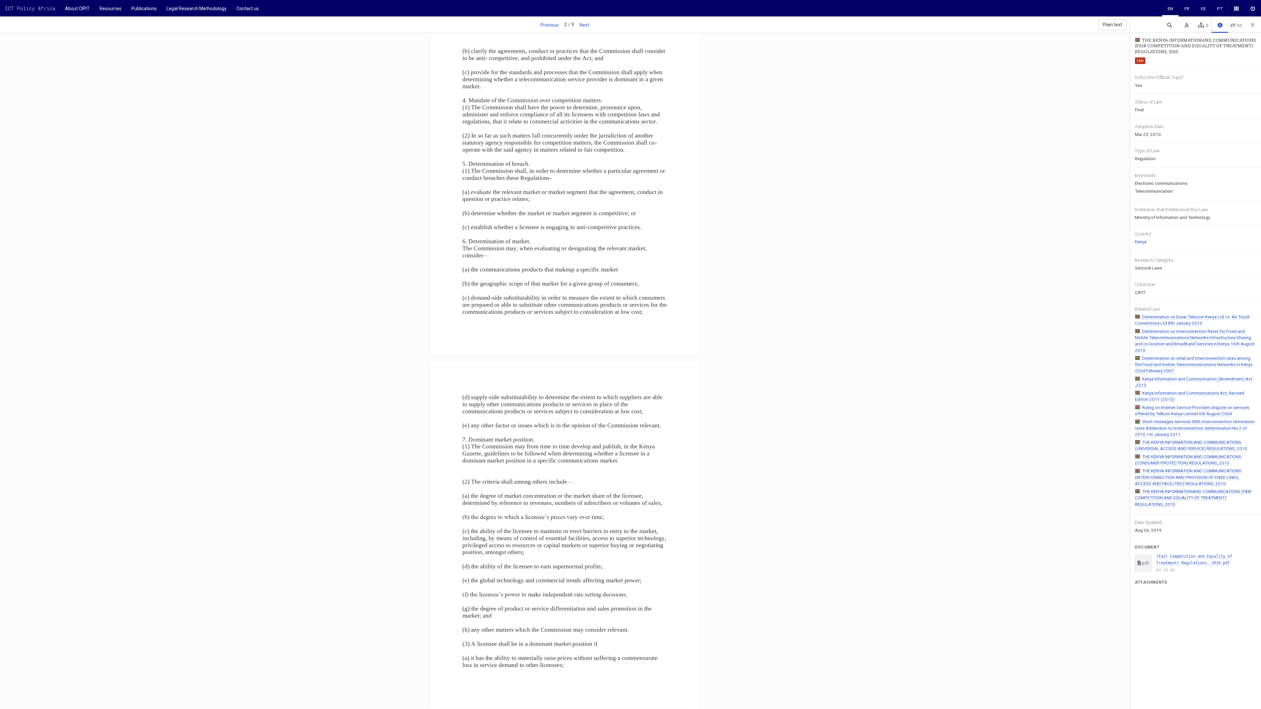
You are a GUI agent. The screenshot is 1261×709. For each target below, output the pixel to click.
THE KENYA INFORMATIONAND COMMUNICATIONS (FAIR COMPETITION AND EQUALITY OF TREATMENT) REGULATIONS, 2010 (1193, 498)
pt (1220, 8)
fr (1186, 8)
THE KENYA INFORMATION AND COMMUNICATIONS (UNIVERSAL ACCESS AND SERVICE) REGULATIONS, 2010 (1191, 445)
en (1170, 8)
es (1203, 8)
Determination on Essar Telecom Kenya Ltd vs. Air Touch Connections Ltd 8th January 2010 (1192, 320)
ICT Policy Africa (30, 8)
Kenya (1140, 241)
